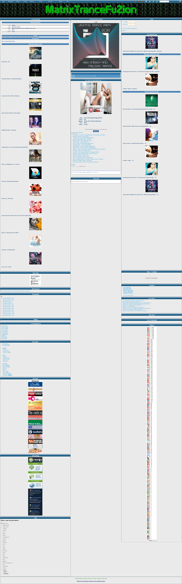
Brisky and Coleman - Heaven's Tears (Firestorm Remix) (85, 162)
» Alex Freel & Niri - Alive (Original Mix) (131, 301)
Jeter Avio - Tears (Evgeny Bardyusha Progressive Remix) (86, 152)
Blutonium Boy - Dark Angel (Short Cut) (82, 140)
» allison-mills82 (4, 327)
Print (72, 172)
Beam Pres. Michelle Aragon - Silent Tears (82, 160)
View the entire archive (128, 295)
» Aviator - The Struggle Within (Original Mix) (132, 309)
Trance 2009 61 (8, 303)
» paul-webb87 (4, 330)
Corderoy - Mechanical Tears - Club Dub (82, 139)
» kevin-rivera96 (4, 328)
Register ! (124, 30)
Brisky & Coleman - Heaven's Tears (81, 154)
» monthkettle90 (4, 334)
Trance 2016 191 (9, 315)
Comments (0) (95, 172)
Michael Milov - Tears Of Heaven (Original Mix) (84, 146)
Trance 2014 (104, 80)
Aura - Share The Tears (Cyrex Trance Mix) (83, 157)
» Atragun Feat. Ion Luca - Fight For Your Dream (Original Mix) (136, 308)
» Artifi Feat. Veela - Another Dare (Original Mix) (133, 307)
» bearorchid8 (4, 338)
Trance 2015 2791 (9, 313)
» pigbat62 (3, 335)
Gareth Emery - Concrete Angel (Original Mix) (83, 137)
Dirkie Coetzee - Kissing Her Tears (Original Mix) (84, 147)
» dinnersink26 (4, 333)
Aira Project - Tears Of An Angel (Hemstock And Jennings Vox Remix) (89, 135)
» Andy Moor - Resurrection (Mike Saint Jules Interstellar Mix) (135, 303)
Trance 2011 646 (9, 306)
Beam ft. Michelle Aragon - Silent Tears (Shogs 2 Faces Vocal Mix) (88, 159)
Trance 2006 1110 (9, 298)
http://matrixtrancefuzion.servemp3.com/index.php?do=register (15, 291)
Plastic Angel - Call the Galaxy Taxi (81, 142)
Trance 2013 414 (9, 310)
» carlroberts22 (4, 325)
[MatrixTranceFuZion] (153, 1)
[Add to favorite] (157, 1)
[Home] (150, 1)
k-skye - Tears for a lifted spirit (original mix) (83, 143)
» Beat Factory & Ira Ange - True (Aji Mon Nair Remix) (134, 310)
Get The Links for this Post (77, 132)
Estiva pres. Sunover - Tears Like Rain (81, 150)
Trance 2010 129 (9, 305)
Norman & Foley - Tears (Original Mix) (82, 145)
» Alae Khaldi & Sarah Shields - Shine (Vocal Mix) (133, 300)
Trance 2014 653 (9, 312)
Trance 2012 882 (9, 308)
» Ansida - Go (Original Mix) (128, 306)
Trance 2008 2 (8, 301)
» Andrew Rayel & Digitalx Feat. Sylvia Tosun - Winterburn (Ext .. (136, 302)
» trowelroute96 (4, 331)
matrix (5, 345)
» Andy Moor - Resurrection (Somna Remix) (132, 305)
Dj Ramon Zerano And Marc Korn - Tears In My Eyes (85, 153)
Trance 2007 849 (9, 300)
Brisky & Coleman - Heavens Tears (81, 136)
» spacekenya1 (4, 337)
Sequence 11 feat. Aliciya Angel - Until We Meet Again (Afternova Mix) (89, 149)
